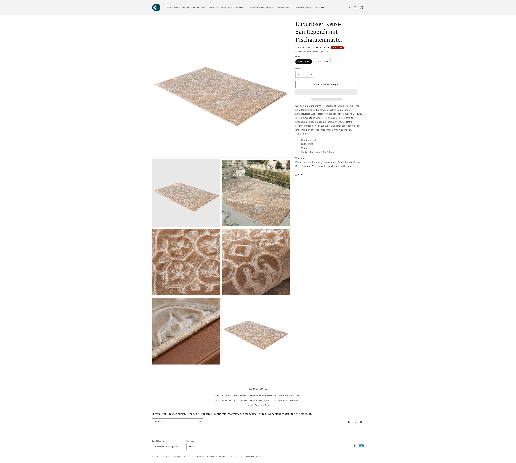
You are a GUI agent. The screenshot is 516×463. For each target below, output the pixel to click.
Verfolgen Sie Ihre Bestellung (262, 395)
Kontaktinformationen (253, 456)
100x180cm (322, 62)
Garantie (294, 400)
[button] (326, 92)
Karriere (243, 400)
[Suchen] (349, 7)
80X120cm (303, 62)
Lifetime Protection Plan (258, 405)
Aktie (300, 175)
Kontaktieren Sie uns (236, 395)
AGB (230, 456)
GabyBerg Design (166, 456)
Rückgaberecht (280, 400)
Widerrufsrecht (198, 456)
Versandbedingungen (260, 400)
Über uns (218, 395)
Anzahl (298, 68)
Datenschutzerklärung (216, 456)
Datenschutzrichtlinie (289, 395)
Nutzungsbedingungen (226, 400)
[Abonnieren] (200, 421)
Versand (298, 52)
